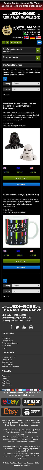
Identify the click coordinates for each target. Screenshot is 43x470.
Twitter (4, 378)
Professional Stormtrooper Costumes (21, 442)
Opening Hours (7, 362)
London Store (7, 359)
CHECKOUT (16, 42)
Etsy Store (6, 381)
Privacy (6, 423)
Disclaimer (23, 425)
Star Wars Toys (28, 437)
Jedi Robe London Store (12, 420)
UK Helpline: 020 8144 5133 (14, 315)
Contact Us (6, 338)
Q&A (26, 420)
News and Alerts (10, 57)
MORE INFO (21, 184)
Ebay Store (6, 383)
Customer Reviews (9, 357)
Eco (27, 423)
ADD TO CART (21, 178)
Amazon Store (7, 385)
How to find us (7, 364)
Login (4, 348)
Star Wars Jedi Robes (11, 437)
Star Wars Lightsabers (29, 439)
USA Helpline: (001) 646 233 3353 (16, 321)
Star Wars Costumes (10, 430)
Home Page (6, 345)
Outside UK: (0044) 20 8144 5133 (16, 318)
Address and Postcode (10, 367)
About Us (35, 420)
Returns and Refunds (10, 343)
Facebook (5, 376)
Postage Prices (7, 341)
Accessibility (17, 423)
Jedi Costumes (26, 430)
